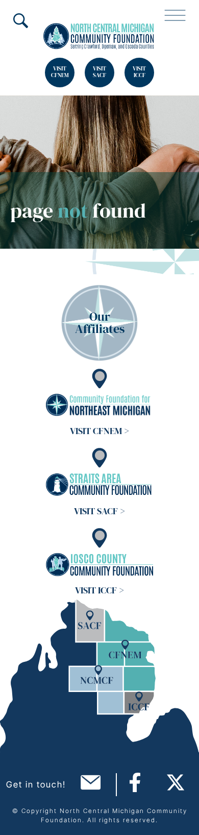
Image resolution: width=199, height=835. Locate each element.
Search (20, 20)
